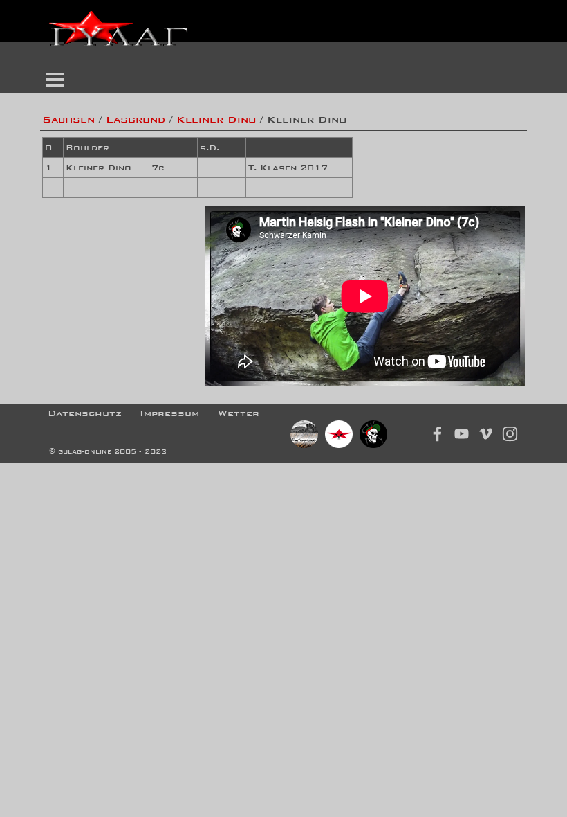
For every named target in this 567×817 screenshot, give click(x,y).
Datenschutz (85, 413)
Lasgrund (135, 119)
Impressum (169, 413)
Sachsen (68, 119)
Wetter (238, 413)
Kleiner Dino (216, 119)
